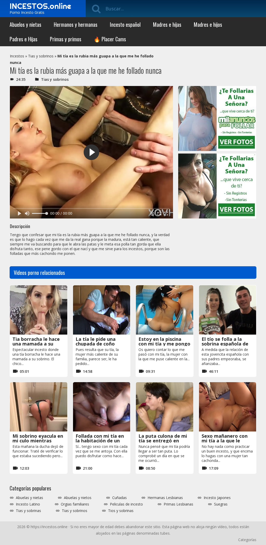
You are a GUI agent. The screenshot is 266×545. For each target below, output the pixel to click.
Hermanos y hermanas (75, 24)
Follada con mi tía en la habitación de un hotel (100, 440)
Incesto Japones (217, 498)
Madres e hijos (208, 24)
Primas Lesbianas (178, 504)
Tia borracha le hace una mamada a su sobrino (36, 343)
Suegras (221, 504)
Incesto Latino (28, 504)
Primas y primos (65, 39)
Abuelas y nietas (29, 498)
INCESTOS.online (40, 6)
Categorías (247, 539)
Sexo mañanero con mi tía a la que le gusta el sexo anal (225, 440)
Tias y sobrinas (28, 511)
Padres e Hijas (23, 39)
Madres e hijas (167, 24)
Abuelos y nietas (25, 24)
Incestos (17, 56)
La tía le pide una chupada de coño (96, 341)
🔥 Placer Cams (110, 39)
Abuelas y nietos (77, 498)
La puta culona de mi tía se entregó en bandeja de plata (162, 440)
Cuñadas (119, 498)
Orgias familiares (75, 504)
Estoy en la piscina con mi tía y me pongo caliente (164, 343)
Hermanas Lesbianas (165, 498)
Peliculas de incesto (126, 504)
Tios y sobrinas (121, 511)
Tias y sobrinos (41, 56)
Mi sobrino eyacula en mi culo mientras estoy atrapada (37, 440)
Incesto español (125, 24)
